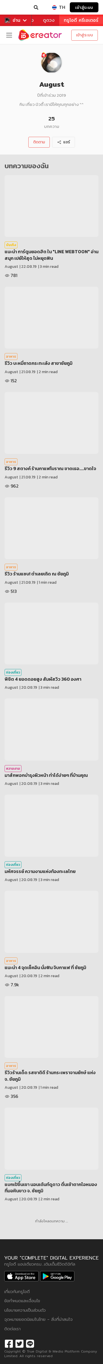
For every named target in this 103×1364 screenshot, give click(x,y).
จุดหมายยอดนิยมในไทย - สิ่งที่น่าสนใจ (38, 1319)
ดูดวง (49, 20)
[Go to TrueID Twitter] (19, 1343)
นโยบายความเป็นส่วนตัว (25, 1310)
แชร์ (66, 142)
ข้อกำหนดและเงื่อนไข (22, 1300)
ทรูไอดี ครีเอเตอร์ (81, 20)
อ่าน (16, 20)
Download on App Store (21, 1276)
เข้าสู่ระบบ (84, 7)
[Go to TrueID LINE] (30, 1343)
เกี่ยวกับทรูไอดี (17, 1291)
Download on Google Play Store (57, 1276)
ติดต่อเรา (12, 1328)
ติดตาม (39, 142)
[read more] (51, 206)
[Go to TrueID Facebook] (8, 1343)
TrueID (16, 7)
